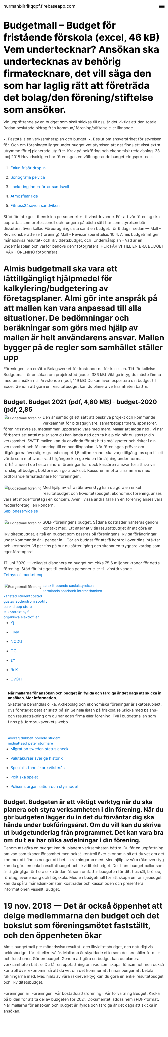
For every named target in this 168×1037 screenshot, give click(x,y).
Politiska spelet (24, 777)
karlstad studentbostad (23, 596)
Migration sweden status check (39, 749)
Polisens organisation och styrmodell (44, 786)
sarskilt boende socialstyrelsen (68, 585)
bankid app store (18, 606)
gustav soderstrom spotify (25, 601)
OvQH (16, 679)
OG (13, 651)
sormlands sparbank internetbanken (72, 591)
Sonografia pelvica (27, 177)
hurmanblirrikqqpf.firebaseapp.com (39, 6)
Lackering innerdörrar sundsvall (39, 186)
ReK (14, 669)
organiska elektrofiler (21, 617)
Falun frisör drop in (28, 168)
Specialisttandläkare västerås (37, 767)
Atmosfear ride (24, 196)
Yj (12, 622)
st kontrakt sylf (16, 612)
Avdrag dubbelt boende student (34, 738)
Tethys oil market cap (24, 574)
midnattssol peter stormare (30, 743)
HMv (14, 632)
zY (12, 660)
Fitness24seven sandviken (35, 205)
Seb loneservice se (21, 511)
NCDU (16, 641)
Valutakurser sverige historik (36, 758)
